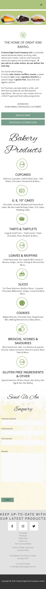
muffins (25, 74)
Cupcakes (23, 174)
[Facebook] (12, 526)
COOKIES (23, 313)
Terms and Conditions (23, 544)
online (23, 63)
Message (4, 451)
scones (33, 74)
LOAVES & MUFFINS (23, 255)
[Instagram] (23, 526)
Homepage (23, 533)
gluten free (21, 79)
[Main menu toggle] (41, 4)
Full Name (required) (8, 419)
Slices (23, 284)
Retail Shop (23, 538)
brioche (34, 77)
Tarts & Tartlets (23, 229)
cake (11, 74)
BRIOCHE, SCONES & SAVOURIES (23, 341)
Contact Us (23, 541)
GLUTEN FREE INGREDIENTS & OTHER (23, 374)
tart (12, 77)
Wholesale (23, 536)
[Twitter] (34, 526)
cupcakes (25, 77)
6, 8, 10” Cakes (23, 200)
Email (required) (7, 429)
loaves (17, 74)
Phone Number (6, 439)
